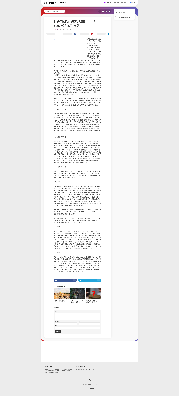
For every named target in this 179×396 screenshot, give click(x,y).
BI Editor (72, 30)
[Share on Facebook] (69, 34)
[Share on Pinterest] (86, 34)
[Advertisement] (89, 351)
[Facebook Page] (99, 11)
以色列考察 (117, 2)
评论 (56, 311)
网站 (56, 325)
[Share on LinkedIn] (102, 34)
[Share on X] (52, 34)
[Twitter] (109, 11)
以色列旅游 (124, 2)
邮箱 (80, 321)
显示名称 (57, 321)
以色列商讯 (110, 2)
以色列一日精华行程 (59, 301)
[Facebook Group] (103, 11)
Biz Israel (49, 2)
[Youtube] (106, 11)
